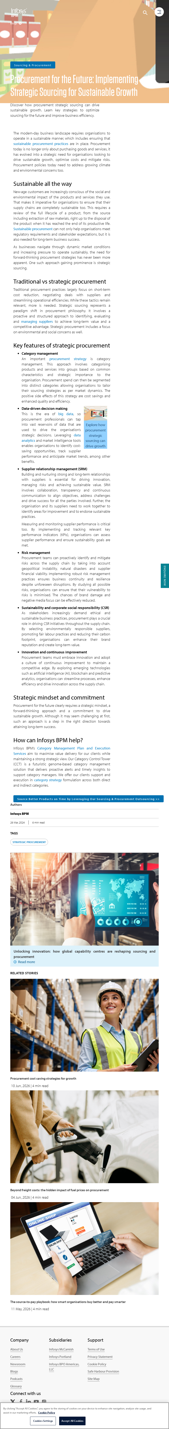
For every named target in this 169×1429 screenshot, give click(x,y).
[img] (19, 12)
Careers (15, 1357)
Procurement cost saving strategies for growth (43, 1078)
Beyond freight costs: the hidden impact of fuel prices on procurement (59, 1190)
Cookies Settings (43, 1420)
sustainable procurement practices (40, 143)
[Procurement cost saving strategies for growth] (84, 1024)
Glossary (16, 1386)
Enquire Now (165, 576)
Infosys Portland (60, 1357)
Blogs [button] (14, 23)
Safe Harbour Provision (103, 1371)
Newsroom (17, 1364)
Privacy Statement (100, 1357)
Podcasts (16, 1379)
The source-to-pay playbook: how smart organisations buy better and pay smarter (68, 1302)
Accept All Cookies (72, 1420)
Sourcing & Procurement (32, 65)
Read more (26, 961)
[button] (145, 13)
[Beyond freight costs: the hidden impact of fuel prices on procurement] (84, 1136)
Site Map (94, 1379)
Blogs (14, 1371)
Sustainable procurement (33, 228)
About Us (16, 1349)
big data (65, 413)
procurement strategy (68, 358)
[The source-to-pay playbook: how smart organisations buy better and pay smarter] (84, 1248)
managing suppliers (37, 321)
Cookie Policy (97, 1364)
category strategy (48, 780)
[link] (12, 1401)
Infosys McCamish (61, 1349)
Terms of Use (96, 1349)
